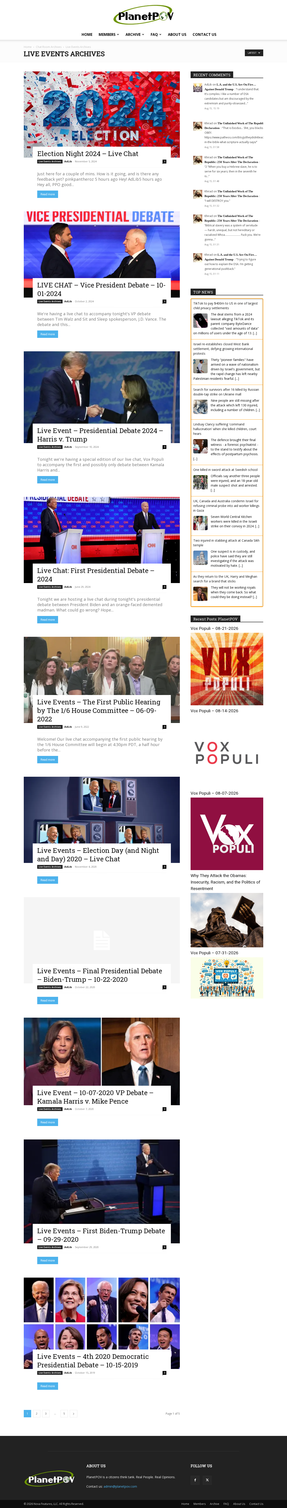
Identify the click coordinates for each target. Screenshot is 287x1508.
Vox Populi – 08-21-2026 (214, 627)
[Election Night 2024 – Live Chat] (102, 114)
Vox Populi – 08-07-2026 (214, 792)
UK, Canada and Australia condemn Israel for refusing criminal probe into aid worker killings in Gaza (226, 506)
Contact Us (204, 34)
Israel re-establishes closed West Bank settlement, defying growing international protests (223, 349)
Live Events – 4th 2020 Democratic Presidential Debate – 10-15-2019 (93, 1360)
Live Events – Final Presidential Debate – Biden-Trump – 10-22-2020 (99, 975)
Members (107, 34)
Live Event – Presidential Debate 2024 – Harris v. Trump (100, 434)
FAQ (154, 34)
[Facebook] (195, 1480)
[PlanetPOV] (143, 15)
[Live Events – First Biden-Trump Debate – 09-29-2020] (102, 1191)
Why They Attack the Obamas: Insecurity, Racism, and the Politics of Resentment (225, 881)
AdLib (68, 161)
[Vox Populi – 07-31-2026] (227, 996)
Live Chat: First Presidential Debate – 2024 (95, 574)
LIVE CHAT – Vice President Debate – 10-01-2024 (101, 289)
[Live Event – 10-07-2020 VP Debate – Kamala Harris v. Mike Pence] (102, 1061)
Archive (133, 34)
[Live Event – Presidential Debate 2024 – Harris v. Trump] (102, 397)
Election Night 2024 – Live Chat (88, 153)
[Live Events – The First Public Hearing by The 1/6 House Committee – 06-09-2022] (102, 680)
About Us (177, 34)
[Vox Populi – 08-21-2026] (227, 703)
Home (87, 34)
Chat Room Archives (48, 47)
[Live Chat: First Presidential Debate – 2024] (102, 540)
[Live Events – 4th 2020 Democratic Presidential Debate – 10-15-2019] (102, 1323)
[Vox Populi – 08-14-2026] (227, 785)
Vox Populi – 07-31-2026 (214, 952)
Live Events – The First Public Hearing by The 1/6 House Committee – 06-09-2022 (98, 710)
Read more (48, 194)
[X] (207, 1480)
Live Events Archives (50, 161)
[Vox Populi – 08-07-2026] (227, 868)
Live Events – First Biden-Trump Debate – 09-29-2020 (101, 1235)
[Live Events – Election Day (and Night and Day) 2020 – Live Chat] (102, 820)
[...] (255, 333)
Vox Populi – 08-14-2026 (214, 709)
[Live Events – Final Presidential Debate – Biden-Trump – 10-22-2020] (102, 940)
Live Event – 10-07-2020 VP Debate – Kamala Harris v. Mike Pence (95, 1096)
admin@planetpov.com (120, 1486)
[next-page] (73, 1413)
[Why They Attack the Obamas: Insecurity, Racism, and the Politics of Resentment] (227, 945)
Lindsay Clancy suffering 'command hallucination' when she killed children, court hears (225, 429)
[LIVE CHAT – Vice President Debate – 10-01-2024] (102, 254)
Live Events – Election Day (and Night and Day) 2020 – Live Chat (98, 854)
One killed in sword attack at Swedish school (225, 470)
